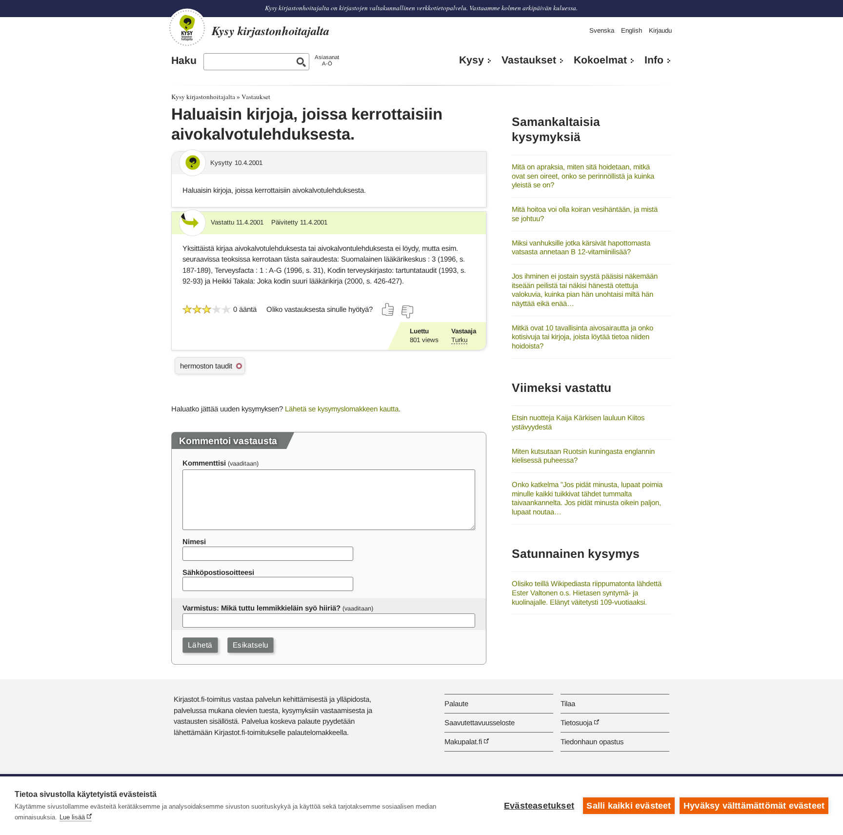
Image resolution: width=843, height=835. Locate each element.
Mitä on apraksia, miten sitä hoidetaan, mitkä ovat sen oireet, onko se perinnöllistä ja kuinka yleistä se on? (583, 176)
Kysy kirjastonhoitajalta (203, 96)
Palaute (456, 703)
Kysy (471, 60)
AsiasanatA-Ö (327, 60)
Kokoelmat (600, 60)
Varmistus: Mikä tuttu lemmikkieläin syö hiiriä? (261, 608)
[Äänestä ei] (407, 311)
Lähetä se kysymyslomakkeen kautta (342, 409)
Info (653, 60)
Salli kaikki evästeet (628, 806)
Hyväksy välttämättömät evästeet (753, 806)
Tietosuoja (576, 722)
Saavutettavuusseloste (479, 722)
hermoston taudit (206, 366)
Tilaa (568, 703)
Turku (459, 340)
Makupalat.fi (463, 741)
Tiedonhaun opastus (592, 741)
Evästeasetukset (539, 806)
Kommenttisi (204, 463)
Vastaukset (529, 60)
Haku (184, 60)
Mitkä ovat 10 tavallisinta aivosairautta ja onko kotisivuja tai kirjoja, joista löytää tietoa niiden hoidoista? (582, 337)
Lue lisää (72, 817)
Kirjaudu (660, 30)
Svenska (601, 30)
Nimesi (194, 541)
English (631, 30)
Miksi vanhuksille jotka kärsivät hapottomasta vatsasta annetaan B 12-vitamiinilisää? (581, 247)
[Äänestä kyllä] (388, 309)
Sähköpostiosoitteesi (218, 572)
